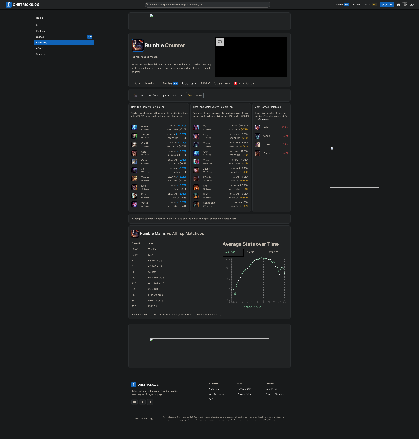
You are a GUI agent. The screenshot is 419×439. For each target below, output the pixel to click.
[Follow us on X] (142, 402)
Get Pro (388, 4)
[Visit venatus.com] (280, 72)
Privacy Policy (244, 394)
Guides (170, 83)
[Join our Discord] (134, 402)
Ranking (151, 83)
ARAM (205, 83)
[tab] (137, 83)
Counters (189, 83)
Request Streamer (275, 394)
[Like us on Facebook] (150, 402)
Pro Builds (246, 83)
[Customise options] (412, 4)
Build (137, 83)
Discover (356, 4)
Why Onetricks (216, 394)
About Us (214, 389)
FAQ (211, 399)
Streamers (222, 83)
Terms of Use (244, 389)
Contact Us (271, 389)
